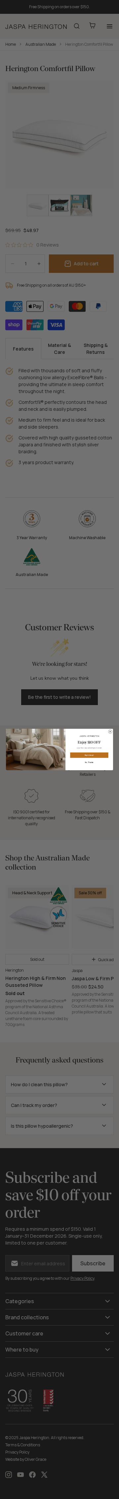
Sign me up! (89, 755)
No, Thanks (89, 762)
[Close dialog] (110, 732)
